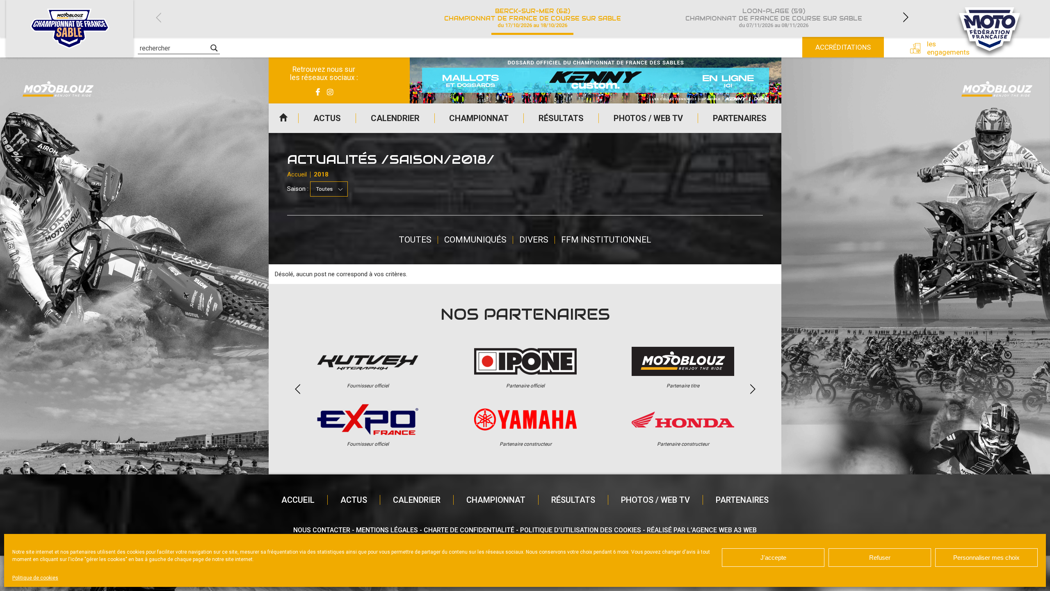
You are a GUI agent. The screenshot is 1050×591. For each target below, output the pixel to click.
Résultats (561, 118)
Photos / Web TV (648, 118)
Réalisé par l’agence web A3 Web (702, 530)
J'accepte (773, 557)
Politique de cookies (35, 578)
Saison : (297, 188)
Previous (158, 17)
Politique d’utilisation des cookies (580, 530)
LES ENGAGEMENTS (942, 48)
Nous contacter (321, 530)
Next (905, 17)
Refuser (879, 557)
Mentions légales (387, 530)
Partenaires (740, 118)
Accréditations (843, 47)
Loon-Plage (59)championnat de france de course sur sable (773, 17)
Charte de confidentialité (469, 530)
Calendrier (395, 118)
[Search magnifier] (214, 48)
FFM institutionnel (606, 240)
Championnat (479, 118)
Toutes (415, 240)
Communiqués (475, 240)
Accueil (283, 118)
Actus (327, 118)
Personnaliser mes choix (986, 557)
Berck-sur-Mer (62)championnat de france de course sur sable (532, 17)
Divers (533, 240)
